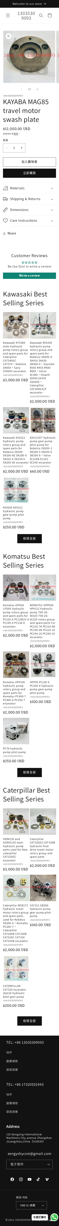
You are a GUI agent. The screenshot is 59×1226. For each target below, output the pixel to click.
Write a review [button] (29, 275)
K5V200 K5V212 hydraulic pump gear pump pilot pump (13, 513)
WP (9, 1052)
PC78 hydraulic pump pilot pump (14, 750)
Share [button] (12, 233)
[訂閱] (48, 1164)
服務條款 (12, 1061)
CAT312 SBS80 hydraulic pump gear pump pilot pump (40, 911)
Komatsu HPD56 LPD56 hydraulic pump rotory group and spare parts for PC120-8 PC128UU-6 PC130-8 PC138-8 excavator (16, 615)
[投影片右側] (37, 89)
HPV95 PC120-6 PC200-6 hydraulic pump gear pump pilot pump (42, 687)
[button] (8, 15)
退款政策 (12, 1069)
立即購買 (29, 173)
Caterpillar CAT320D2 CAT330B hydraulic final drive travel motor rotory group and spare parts (42, 848)
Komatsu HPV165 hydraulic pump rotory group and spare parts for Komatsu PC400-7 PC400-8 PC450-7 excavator (14, 692)
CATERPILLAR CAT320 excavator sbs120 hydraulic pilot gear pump (14, 991)
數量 (5, 140)
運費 (16, 134)
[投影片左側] (21, 89)
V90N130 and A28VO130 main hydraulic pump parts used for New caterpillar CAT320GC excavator (15, 849)
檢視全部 (29, 538)
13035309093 (23, 1220)
